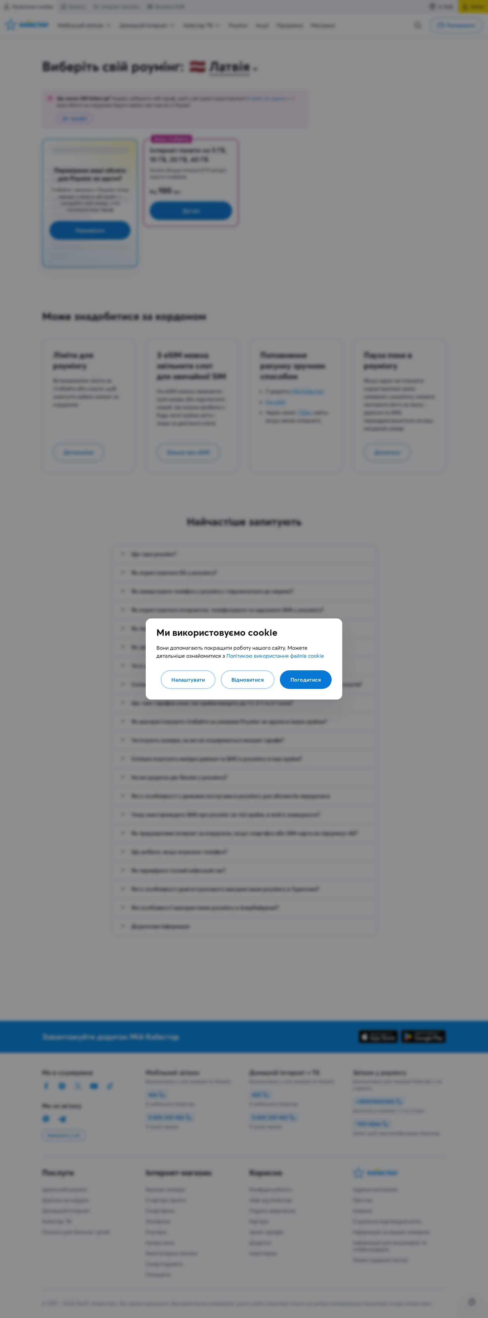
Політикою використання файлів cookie (275, 655)
